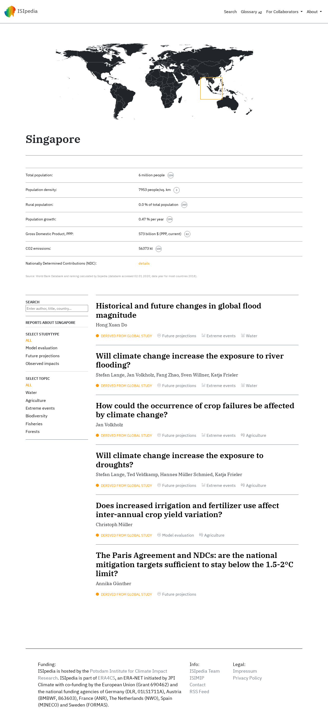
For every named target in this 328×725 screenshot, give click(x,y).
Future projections (43, 355)
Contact (198, 685)
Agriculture (36, 400)
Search (230, 11)
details (144, 263)
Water (31, 392)
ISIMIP (197, 678)
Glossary (249, 11)
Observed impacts (42, 363)
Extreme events (40, 408)
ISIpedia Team (205, 671)
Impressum (245, 671)
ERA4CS (106, 678)
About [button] (313, 11)
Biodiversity (36, 415)
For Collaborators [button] (283, 11)
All (29, 340)
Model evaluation (41, 347)
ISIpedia (27, 10)
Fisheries (34, 423)
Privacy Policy (247, 678)
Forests (33, 431)
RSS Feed (199, 691)
